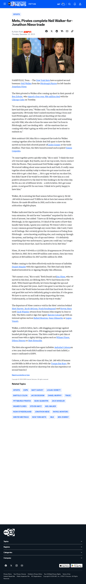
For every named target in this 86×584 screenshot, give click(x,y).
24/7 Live (32, 4)
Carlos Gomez (54, 144)
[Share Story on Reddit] (57, 31)
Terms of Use (66, 574)
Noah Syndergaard (47, 308)
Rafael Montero (41, 317)
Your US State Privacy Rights (52, 574)
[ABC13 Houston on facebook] (6, 565)
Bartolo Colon (54, 314)
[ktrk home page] (9, 532)
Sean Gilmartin (56, 317)
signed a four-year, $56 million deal (44, 96)
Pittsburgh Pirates (48, 83)
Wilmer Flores (62, 337)
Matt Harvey (17, 308)
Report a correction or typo (21, 375)
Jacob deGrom (31, 308)
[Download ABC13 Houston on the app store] (64, 565)
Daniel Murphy (19, 266)
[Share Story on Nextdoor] (62, 31)
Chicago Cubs (18, 99)
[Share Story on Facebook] (46, 31)
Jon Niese (60, 276)
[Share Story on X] (52, 31)
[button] (4, 4)
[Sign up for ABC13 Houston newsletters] (22, 565)
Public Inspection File (23, 576)
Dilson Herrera (18, 340)
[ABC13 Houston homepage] (17, 4)
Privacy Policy (8, 574)
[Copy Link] (72, 31)
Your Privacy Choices (20, 574)
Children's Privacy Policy (35, 574)
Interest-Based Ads (9, 576)
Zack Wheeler (23, 311)
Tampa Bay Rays (58, 363)
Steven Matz (66, 308)
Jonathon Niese (19, 86)
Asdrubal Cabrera (62, 347)
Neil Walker (26, 83)
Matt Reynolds (35, 340)
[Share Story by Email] (67, 31)
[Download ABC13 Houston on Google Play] (76, 565)
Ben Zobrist (17, 96)
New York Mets (43, 80)
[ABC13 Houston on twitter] (11, 565)
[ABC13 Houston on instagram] (16, 565)
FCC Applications (36, 576)
